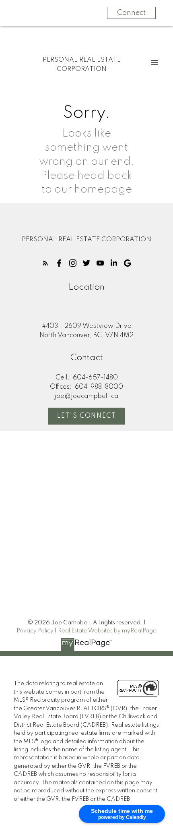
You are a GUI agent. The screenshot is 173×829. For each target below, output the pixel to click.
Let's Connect (86, 416)
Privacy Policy (35, 631)
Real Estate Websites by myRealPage (107, 631)
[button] (45, 263)
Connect (131, 13)
